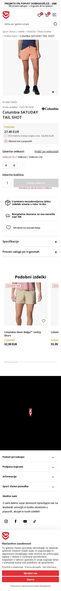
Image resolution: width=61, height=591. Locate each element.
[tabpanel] (30, 68)
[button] (30, 24)
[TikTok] (34, 521)
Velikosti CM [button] (35, 157)
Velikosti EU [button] (9, 157)
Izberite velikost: (14, 151)
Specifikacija (11, 241)
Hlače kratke (44, 31)
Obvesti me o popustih (20, 141)
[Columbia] (50, 108)
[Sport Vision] (6, 15)
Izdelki (21, 31)
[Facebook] (15, 521)
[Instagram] (6, 521)
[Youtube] (25, 521)
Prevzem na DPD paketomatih (33, 3)
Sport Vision (9, 31)
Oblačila (31, 31)
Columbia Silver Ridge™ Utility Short (22, 333)
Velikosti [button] (22, 157)
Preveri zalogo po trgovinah (21, 252)
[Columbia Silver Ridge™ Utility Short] (25, 303)
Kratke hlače (11, 36)
